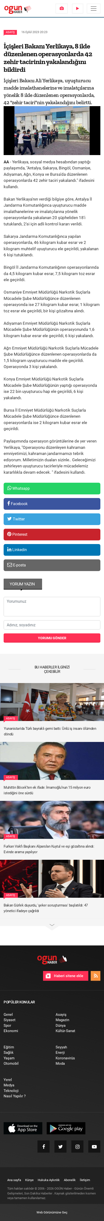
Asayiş (10, 32)
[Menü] (93, 8)
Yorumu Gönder (52, 638)
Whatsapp (20, 488)
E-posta (19, 565)
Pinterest (19, 534)
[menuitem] (62, 8)
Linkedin (19, 549)
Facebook (19, 503)
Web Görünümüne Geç (52, 1212)
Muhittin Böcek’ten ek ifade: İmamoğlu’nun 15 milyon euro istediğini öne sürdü (47, 790)
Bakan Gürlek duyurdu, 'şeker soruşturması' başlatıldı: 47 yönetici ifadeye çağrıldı (46, 908)
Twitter (18, 519)
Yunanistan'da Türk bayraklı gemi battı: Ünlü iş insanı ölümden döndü (50, 731)
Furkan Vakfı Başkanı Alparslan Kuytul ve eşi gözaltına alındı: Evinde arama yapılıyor (49, 849)
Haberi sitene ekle (68, 976)
